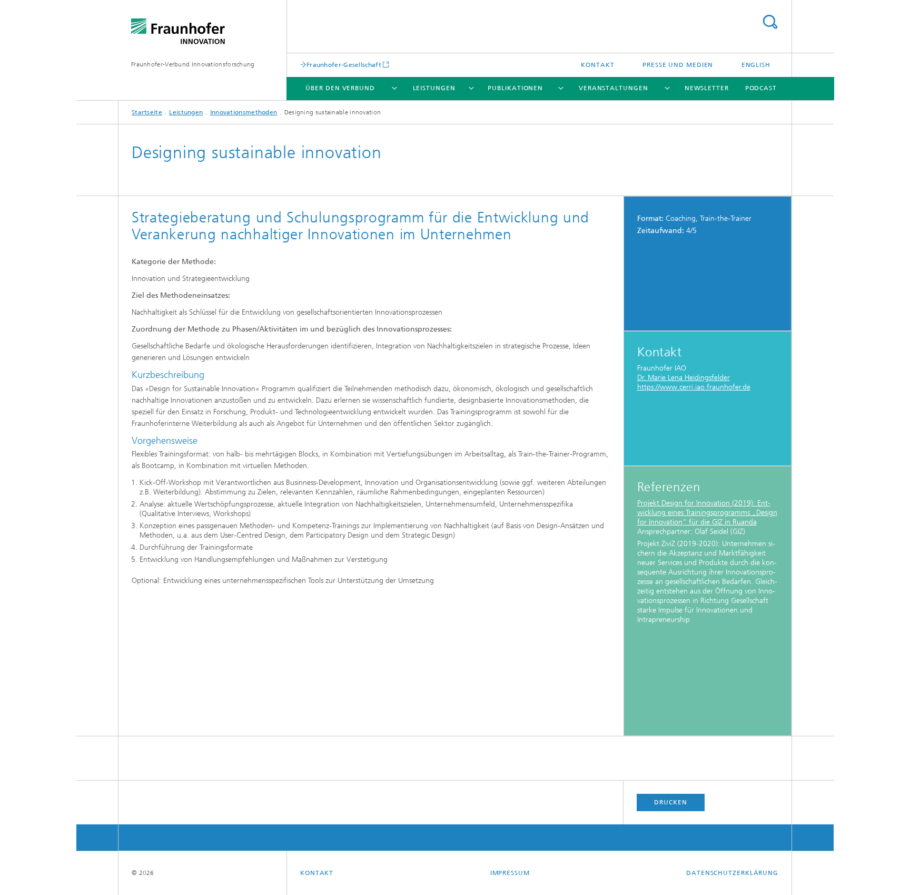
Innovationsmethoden (244, 112)
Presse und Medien (677, 65)
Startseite (147, 112)
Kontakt (597, 65)
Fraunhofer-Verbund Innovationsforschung (193, 64)
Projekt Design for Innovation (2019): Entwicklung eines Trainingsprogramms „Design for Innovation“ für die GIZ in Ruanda (707, 513)
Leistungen (434, 88)
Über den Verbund (339, 88)
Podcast (761, 88)
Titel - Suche (769, 22)
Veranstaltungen (613, 88)
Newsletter (707, 88)
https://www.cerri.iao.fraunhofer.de (693, 387)
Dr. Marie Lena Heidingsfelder (683, 377)
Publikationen (515, 88)
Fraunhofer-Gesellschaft (343, 64)
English (755, 65)
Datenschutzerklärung (732, 873)
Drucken (670, 802)
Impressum (510, 873)
